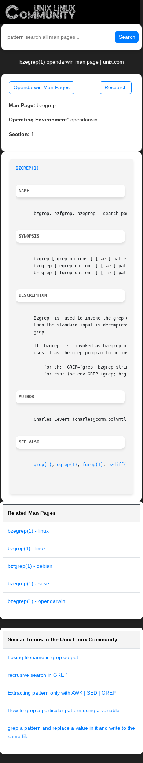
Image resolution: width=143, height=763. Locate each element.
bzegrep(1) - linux (28, 531)
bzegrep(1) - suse (28, 583)
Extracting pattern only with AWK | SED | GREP (62, 693)
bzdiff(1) (119, 464)
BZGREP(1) (27, 168)
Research (115, 87)
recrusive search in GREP (37, 675)
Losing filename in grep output (43, 657)
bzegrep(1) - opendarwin (36, 601)
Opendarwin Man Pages (42, 87)
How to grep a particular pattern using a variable (64, 710)
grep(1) (43, 464)
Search (127, 37)
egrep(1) (67, 464)
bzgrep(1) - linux (27, 548)
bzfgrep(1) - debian (30, 566)
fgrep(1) (92, 464)
